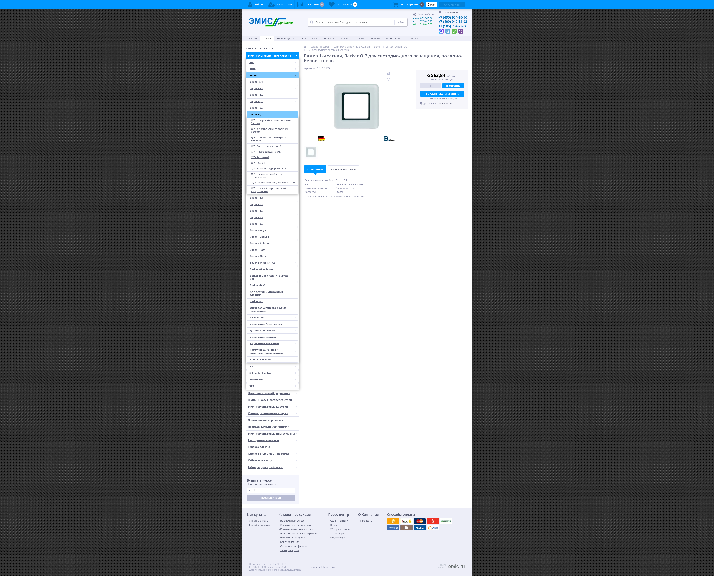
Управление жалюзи (263, 337)
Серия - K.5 (256, 223)
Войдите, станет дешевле (442, 94)
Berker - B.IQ (257, 285)
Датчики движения (262, 330)
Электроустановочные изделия (269, 55)
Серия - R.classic (260, 243)
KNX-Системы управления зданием (266, 293)
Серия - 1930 (257, 249)
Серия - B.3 (256, 88)
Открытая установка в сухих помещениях (268, 309)
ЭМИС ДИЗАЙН (442, 566)
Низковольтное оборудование (269, 393)
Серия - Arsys (258, 230)
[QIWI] (446, 521)
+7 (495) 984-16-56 (452, 17)
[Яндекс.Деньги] (433, 521)
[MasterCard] (406, 521)
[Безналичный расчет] (433, 527)
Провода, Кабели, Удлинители (268, 426)
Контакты (412, 38)
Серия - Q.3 (256, 107)
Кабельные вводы (260, 460)
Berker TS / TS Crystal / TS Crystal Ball (269, 277)
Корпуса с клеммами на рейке (268, 453)
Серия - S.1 (256, 81)
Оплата (360, 38)
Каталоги (345, 38)
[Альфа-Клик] (393, 527)
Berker (253, 75)
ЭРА (251, 386)
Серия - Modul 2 (259, 236)
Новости (329, 38)
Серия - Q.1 (256, 101)
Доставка (375, 38)
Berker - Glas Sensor (262, 269)
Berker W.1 (256, 301)
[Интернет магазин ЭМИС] (305, 46)
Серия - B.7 (256, 94)
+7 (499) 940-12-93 (452, 21)
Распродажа (257, 317)
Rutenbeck (256, 379)
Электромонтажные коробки (268, 406)
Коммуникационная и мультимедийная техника (267, 351)
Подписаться (271, 498)
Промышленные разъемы (266, 420)
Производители (286, 38)
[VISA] (393, 521)
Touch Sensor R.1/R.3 (262, 262)
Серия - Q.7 (256, 114)
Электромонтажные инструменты (271, 433)
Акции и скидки (310, 38)
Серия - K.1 (256, 217)
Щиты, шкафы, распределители (270, 400)
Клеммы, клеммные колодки (268, 413)
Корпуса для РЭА (259, 447)
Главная (252, 38)
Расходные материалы (263, 440)
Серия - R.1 (256, 197)
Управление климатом (264, 343)
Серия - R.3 (256, 204)
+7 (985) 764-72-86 (452, 26)
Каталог (267, 38)
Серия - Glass (258, 256)
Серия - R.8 (256, 210)
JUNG (252, 68)
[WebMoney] (420, 521)
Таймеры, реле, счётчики (265, 467)
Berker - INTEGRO (260, 359)
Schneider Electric (260, 373)
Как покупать (393, 38)
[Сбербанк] (406, 527)
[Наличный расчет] (420, 527)
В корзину (453, 86)
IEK (251, 366)
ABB (251, 62)
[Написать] (441, 30)
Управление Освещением (266, 324)
